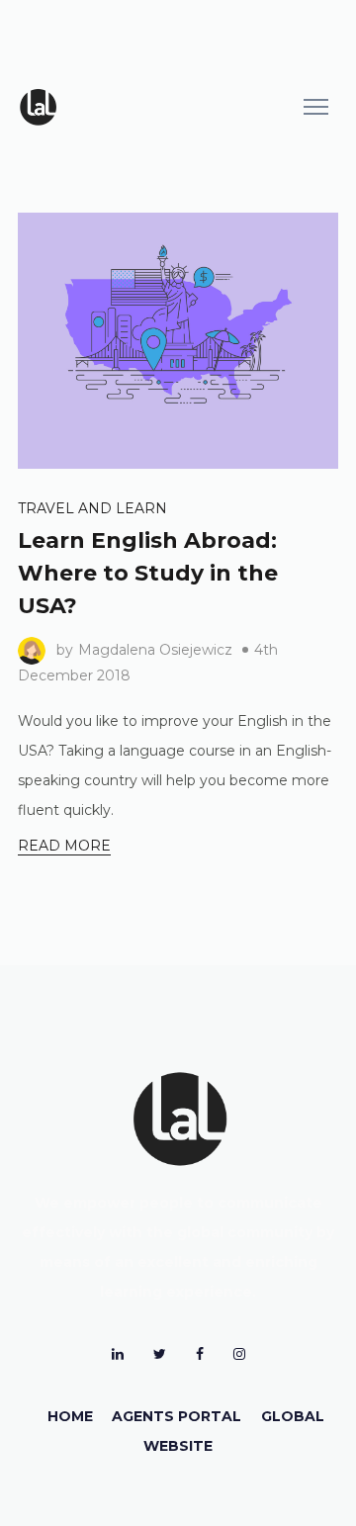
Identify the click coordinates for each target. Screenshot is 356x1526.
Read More (64, 845)
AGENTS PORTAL (176, 1416)
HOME (70, 1416)
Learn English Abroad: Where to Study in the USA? (148, 573)
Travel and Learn (92, 508)
